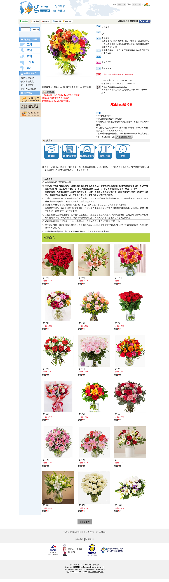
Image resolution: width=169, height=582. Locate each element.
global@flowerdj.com (96, 572)
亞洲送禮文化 (27, 78)
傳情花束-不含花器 (71, 87)
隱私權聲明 (76, 532)
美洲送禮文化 (27, 81)
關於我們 (80, 539)
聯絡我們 (134, 21)
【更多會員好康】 (82, 170)
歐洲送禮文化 (27, 85)
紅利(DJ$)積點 (102, 167)
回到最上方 (85, 522)
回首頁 (66, 532)
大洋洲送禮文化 (28, 89)
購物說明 (89, 539)
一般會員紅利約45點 (118, 87)
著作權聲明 (101, 532)
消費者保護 (88, 532)
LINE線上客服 (123, 21)
